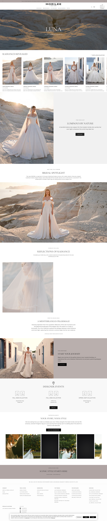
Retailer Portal (76, 490)
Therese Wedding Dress (50, 86)
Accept (93, 517)
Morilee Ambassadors (25, 495)
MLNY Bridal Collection (95, 499)
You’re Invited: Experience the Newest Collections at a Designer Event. (25, 1)
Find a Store (102, 7)
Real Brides (40, 493)
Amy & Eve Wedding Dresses (96, 493)
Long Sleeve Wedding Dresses (61, 493)
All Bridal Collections (95, 502)
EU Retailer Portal (77, 493)
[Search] (91, 7)
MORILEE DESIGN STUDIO (42, 490)
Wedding (39, 8)
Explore (27, 309)
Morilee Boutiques (24, 493)
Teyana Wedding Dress (92, 86)
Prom (68, 8)
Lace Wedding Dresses (60, 490)
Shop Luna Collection (98, 55)
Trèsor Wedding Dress (29, 86)
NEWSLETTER (5, 493)
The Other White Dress (95, 495)
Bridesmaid (46, 8)
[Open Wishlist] (94, 7)
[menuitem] (39, 8)
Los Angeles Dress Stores (8, 508)
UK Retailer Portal (77, 495)
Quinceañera (62, 8)
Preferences (79, 517)
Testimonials (40, 495)
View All (53, 407)
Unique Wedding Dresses (60, 495)
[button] (80, 134)
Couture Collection (94, 497)
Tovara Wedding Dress (71, 86)
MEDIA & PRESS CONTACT (8, 490)
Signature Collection (94, 490)
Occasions (54, 8)
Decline (86, 517)
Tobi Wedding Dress (8, 86)
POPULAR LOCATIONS (7, 506)
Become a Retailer (76, 497)
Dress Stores (23, 490)
